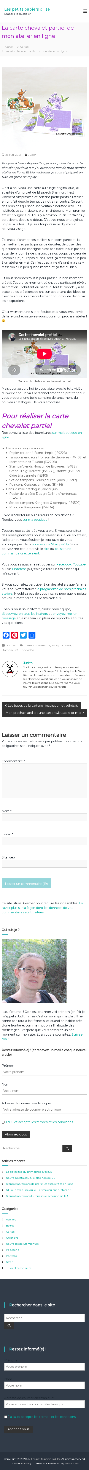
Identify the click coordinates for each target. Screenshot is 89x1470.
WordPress (72, 1463)
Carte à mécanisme (37, 645)
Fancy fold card (61, 645)
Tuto (22, 650)
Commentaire (13, 761)
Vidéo (30, 650)
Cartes (24, 46)
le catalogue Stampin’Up (50, 544)
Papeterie (12, 1249)
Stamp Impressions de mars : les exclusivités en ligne (39, 1183)
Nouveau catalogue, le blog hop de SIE (30, 1177)
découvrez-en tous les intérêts (25, 614)
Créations (12, 1237)
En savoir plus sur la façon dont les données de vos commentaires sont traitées (42, 907)
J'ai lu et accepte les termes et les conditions (39, 1122)
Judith (32, 154)
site (46, 549)
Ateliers (11, 1219)
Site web (8, 857)
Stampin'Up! (10, 650)
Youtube (79, 564)
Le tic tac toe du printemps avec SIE (29, 1171)
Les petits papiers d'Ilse (27, 9)
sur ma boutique (35, 520)
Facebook (64, 564)
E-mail (7, 834)
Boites (10, 1225)
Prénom (8, 1066)
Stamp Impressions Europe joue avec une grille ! (37, 1196)
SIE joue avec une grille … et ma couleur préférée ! (38, 1189)
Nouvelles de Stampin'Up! (22, 1243)
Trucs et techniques (18, 1268)
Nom (6, 811)
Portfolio (11, 1255)
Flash (24, 1463)
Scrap (9, 1261)
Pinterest (19, 569)
